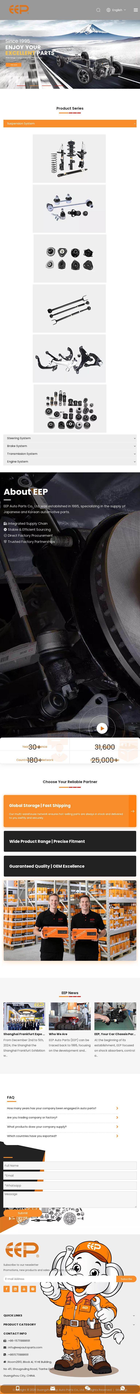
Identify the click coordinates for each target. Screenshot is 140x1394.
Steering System (19, 438)
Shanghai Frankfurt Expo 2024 (24, 1034)
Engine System (17, 461)
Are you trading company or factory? (32, 1117)
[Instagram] (33, 1289)
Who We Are (58, 1034)
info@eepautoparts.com (25, 1347)
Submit (23, 1213)
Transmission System (22, 454)
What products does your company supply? (37, 1127)
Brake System (17, 446)
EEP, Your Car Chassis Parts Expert (115, 1034)
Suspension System (21, 123)
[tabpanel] (70, 54)
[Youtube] (24, 1289)
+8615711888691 (18, 1354)
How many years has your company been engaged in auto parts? (51, 1108)
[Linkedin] (15, 1289)
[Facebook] (6, 1289)
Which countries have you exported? (32, 1136)
